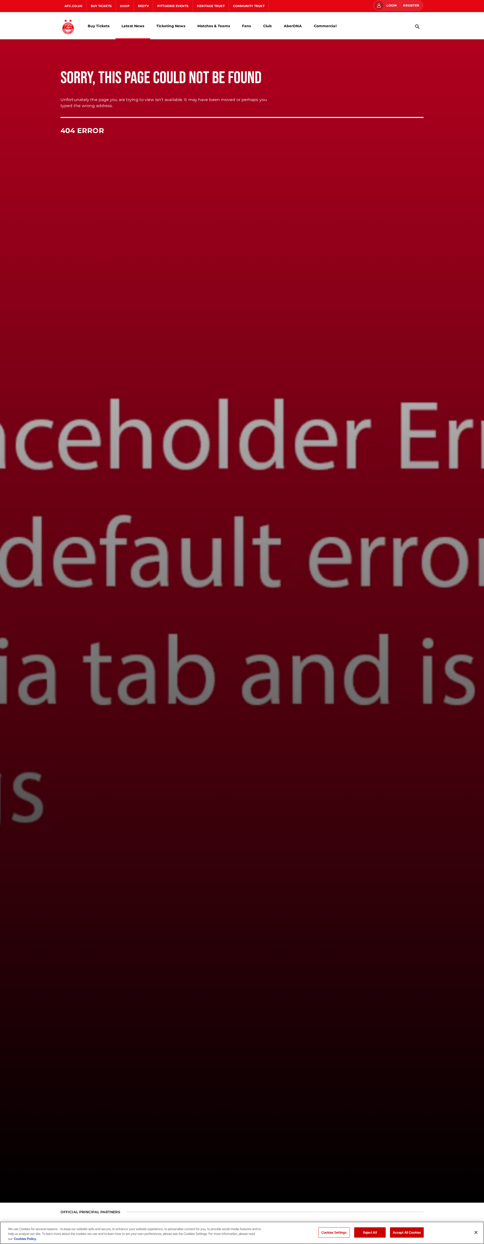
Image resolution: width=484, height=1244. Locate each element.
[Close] (475, 1232)
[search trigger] (417, 27)
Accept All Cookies (407, 1232)
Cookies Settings (334, 1232)
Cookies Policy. (25, 1239)
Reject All (370, 1232)
